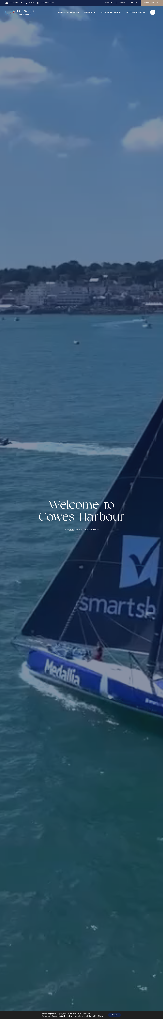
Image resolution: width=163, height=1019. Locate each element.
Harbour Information (68, 12)
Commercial (90, 12)
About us (109, 3)
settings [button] (99, 1016)
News (122, 3)
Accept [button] (114, 1015)
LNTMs (134, 3)
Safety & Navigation (135, 12)
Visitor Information (110, 12)
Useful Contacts (152, 3)
